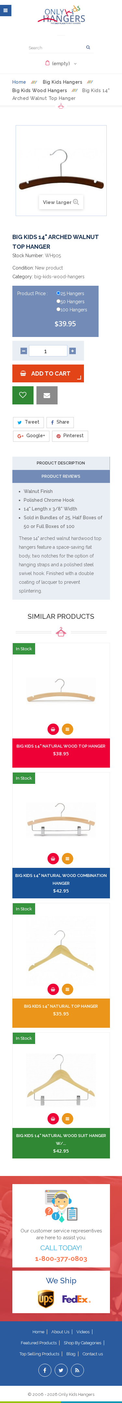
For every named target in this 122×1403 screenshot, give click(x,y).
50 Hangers (73, 301)
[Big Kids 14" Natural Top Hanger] (61, 951)
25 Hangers (72, 293)
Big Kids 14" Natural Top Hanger (61, 1006)
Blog (70, 1353)
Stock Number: (28, 255)
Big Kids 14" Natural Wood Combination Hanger (61, 879)
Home (19, 82)
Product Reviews (61, 476)
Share (62, 422)
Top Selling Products (39, 1353)
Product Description (61, 463)
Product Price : (33, 293)
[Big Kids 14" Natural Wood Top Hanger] (61, 691)
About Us (60, 1331)
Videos (82, 1331)
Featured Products (39, 1342)
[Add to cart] (53, 729)
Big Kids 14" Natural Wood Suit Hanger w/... (61, 1139)
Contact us (93, 1353)
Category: (22, 276)
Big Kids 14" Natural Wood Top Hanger (61, 746)
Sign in (61, 33)
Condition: (23, 267)
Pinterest (73, 435)
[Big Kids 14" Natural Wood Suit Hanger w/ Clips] (61, 1080)
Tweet (31, 422)
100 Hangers (74, 309)
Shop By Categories (82, 1342)
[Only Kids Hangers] (61, 14)
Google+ (35, 435)
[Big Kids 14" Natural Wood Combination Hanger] (61, 820)
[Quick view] (67, 729)
